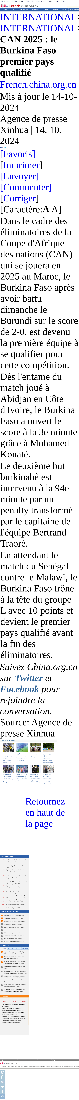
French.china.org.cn (38, 84)
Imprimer (21, 165)
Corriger (19, 198)
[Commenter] (26, 187)
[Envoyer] (19, 176)
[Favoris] (17, 153)
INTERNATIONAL (38, 17)
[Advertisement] (32, 792)
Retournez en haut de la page (45, 812)
